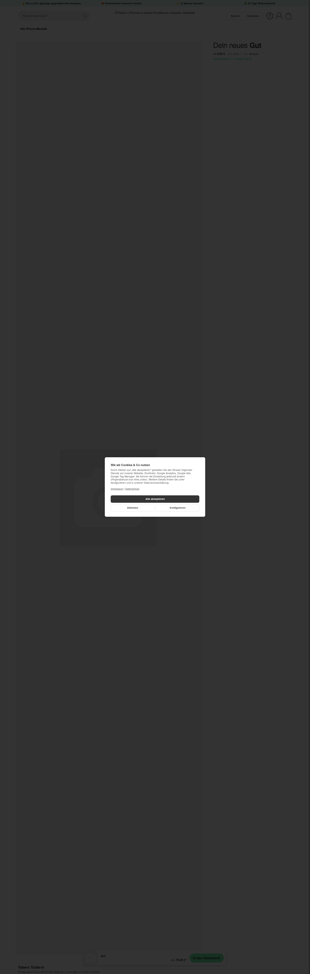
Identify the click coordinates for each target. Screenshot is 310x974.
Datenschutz (132, 489)
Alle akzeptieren (155, 499)
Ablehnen (132, 507)
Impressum (117, 489)
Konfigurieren (177, 507)
